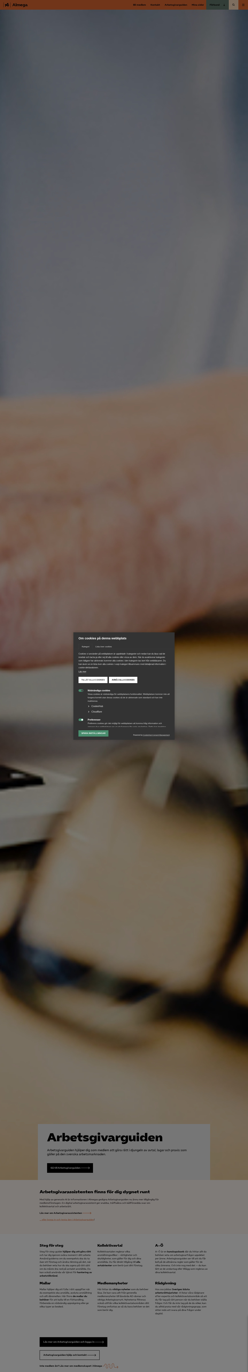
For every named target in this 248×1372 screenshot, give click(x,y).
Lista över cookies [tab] (103, 646)
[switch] (79, 690)
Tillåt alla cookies (93, 680)
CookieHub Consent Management (156, 735)
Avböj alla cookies (123, 680)
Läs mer (82, 671)
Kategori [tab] (85, 646)
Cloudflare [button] (96, 711)
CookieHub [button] (97, 706)
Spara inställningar (93, 733)
